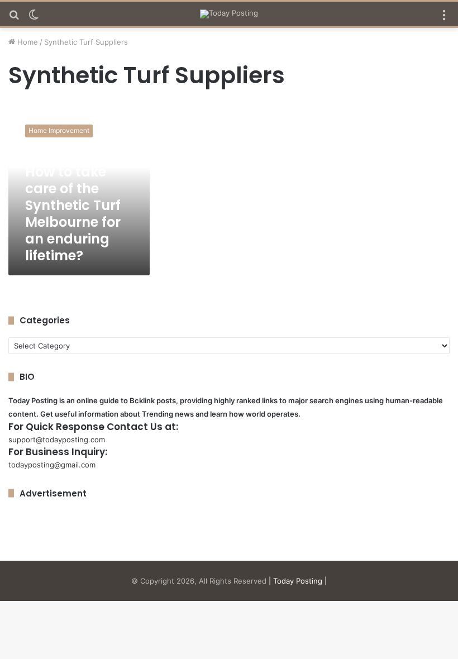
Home (26, 41)
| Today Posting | (298, 580)
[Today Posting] (229, 13)
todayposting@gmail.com (52, 464)
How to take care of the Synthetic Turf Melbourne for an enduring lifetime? (73, 214)
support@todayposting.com (56, 439)
